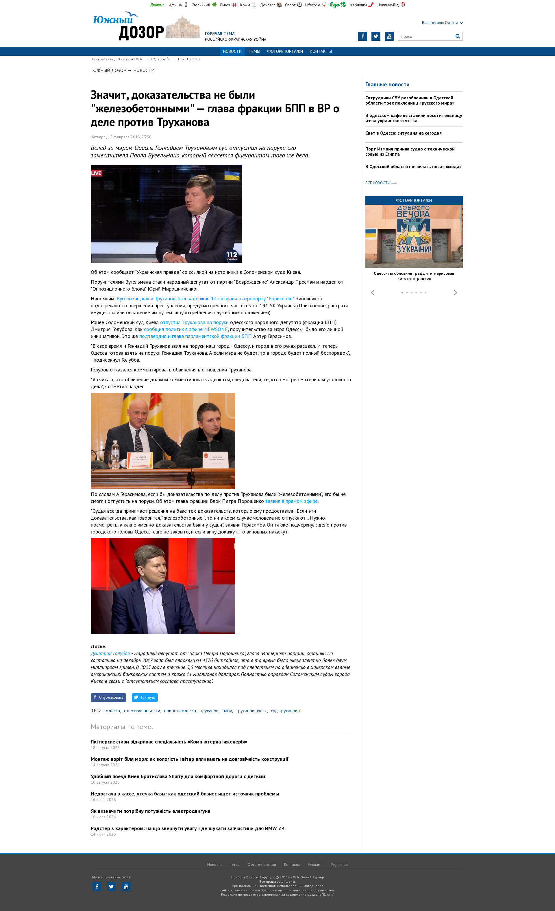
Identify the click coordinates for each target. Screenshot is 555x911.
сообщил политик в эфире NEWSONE (186, 329)
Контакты (321, 51)
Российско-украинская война (235, 39)
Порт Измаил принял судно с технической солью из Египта (410, 151)
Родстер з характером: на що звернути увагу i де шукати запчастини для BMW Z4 (187, 828)
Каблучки (358, 5)
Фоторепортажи (285, 51)
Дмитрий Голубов (110, 653)
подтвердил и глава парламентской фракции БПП (195, 336)
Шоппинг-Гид (388, 5)
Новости (143, 70)
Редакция (339, 864)
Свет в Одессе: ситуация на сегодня (403, 133)
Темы (254, 51)
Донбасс (267, 5)
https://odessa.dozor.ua (146, 26)
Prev (372, 292)
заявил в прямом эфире (291, 501)
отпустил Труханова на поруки (194, 322)
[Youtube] (389, 36)
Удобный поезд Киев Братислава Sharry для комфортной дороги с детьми (178, 776)
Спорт (290, 5)
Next (455, 292)
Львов (225, 5)
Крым (245, 5)
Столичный (201, 5)
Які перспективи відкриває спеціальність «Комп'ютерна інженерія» (169, 741)
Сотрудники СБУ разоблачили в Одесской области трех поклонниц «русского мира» (409, 100)
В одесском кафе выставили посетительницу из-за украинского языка (413, 117)
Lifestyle (312, 5)
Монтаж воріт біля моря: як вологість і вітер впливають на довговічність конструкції (190, 759)
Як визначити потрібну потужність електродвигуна (150, 811)
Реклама (315, 864)
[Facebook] (362, 36)
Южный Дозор (109, 70)
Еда (338, 5)
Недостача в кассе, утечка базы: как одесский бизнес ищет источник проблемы (185, 793)
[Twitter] (375, 36)
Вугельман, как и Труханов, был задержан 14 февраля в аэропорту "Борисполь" (204, 298)
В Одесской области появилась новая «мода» (413, 166)
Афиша (175, 5)
